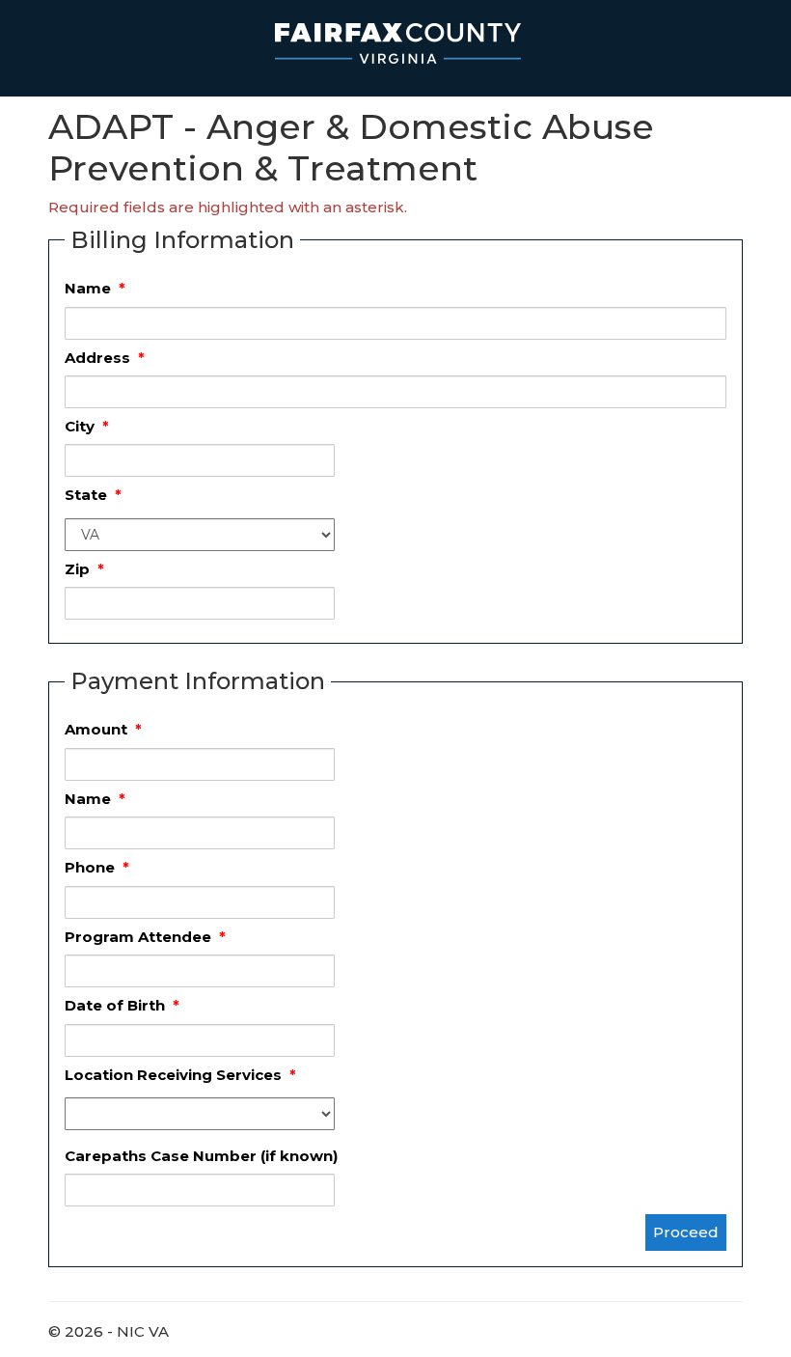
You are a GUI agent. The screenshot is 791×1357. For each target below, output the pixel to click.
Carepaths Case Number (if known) (201, 1156)
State (93, 494)
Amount (103, 729)
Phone (97, 867)
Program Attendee (145, 937)
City (87, 426)
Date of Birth (122, 1005)
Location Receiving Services (180, 1075)
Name (95, 288)
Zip (84, 569)
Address (105, 357)
